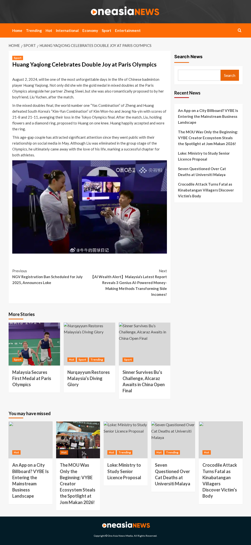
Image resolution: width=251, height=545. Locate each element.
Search (229, 75)
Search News (188, 56)
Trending (34, 30)
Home (17, 30)
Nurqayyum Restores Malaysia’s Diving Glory (88, 378)
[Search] (240, 30)
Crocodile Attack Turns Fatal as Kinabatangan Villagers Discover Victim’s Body (206, 190)
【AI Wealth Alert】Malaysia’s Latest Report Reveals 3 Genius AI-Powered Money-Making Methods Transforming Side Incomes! (128, 283)
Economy (90, 30)
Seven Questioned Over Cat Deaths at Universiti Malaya (202, 171)
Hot (49, 30)
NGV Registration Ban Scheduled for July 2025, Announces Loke (47, 277)
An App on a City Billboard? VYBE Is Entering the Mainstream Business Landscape (208, 116)
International (67, 30)
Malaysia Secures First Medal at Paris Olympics (31, 378)
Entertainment (128, 30)
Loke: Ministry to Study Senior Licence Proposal (204, 156)
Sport (106, 30)
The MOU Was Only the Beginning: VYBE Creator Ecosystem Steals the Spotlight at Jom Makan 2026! (208, 138)
